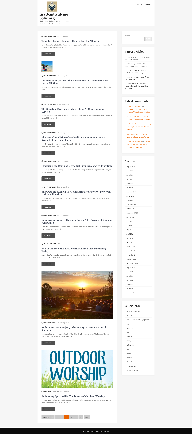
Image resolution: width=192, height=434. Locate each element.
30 (71, 417)
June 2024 (129, 276)
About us (139, 4)
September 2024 (132, 263)
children (129, 315)
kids (127, 349)
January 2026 (131, 196)
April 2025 (130, 234)
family (128, 341)
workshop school (132, 370)
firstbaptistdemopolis (134, 106)
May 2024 (129, 280)
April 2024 (130, 284)
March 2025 (130, 238)
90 (81, 417)
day (127, 324)
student (129, 362)
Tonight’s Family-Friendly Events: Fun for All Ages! (70, 41)
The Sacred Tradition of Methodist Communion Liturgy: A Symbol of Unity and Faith (75, 139)
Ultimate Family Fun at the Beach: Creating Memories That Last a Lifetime (75, 82)
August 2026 (130, 167)
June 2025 (129, 226)
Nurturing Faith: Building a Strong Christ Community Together (139, 144)
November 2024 (131, 255)
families (129, 337)
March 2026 (130, 188)
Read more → (48, 54)
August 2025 (130, 217)
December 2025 (131, 200)
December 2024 (131, 251)
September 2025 (132, 213)
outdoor (129, 353)
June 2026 (129, 175)
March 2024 (130, 289)
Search (127, 35)
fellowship (130, 345)
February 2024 (131, 293)
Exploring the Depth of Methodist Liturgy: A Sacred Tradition (77, 165)
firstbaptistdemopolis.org (54, 16)
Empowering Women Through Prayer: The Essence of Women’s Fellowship (77, 221)
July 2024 (129, 272)
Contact (148, 4)
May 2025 (129, 230)
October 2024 (131, 259)
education (129, 328)
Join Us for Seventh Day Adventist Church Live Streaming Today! (74, 250)
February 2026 (131, 192)
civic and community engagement (138, 320)
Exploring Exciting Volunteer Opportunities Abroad (139, 127)
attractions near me (133, 311)
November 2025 (131, 204)
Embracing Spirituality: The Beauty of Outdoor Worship (73, 396)
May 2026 (129, 179)
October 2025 (131, 209)
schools (129, 358)
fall (127, 332)
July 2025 (129, 221)
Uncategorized (64, 36)
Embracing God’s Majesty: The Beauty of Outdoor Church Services (74, 329)
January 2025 (131, 247)
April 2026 (130, 183)
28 (61, 417)
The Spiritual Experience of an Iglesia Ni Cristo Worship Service (73, 110)
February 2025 (131, 242)
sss (128, 116)
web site (130, 134)
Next (86, 417)
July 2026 (129, 171)
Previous (46, 417)
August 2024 (130, 268)
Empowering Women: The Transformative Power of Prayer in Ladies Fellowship (76, 193)
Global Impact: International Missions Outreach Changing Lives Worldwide (136, 86)
